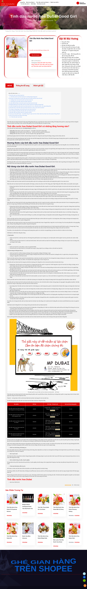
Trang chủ (8, 31)
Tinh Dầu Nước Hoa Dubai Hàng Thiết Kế (26, 31)
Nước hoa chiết (54, 2)
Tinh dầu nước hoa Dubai (42, 2)
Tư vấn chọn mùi (25, 3)
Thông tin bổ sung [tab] (22, 85)
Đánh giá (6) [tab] (38, 85)
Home (35, 20)
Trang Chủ (22, 2)
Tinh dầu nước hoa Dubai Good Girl (45, 20)
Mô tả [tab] (9, 85)
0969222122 (83, 3)
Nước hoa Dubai (30, 2)
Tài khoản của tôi (41, 3)
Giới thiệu (33, 3)
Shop (13, 31)
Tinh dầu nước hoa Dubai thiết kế (42, 66)
